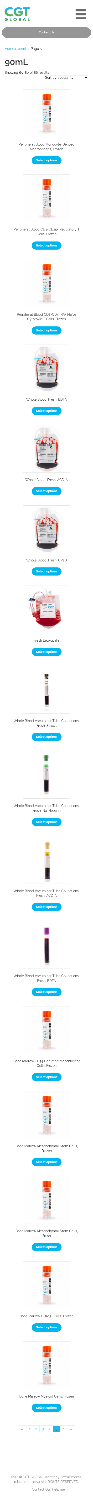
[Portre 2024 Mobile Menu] (80, 14)
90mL (22, 49)
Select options (46, 160)
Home (9, 49)
